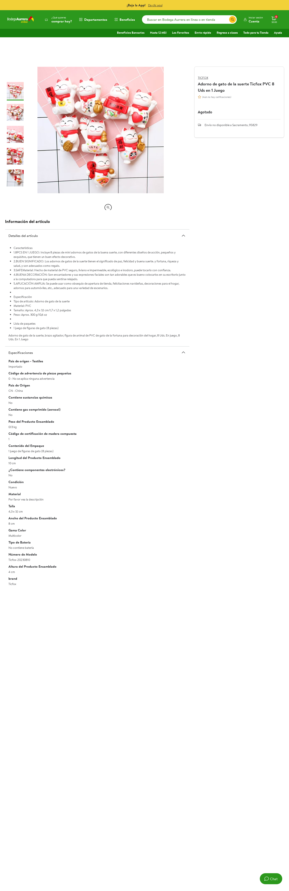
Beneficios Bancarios (130, 33)
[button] (253, 19)
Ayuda (278, 33)
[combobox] (189, 19)
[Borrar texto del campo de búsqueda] (226, 19)
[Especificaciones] (183, 352)
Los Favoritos (180, 33)
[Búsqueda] (232, 19)
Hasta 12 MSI (158, 33)
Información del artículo (27, 221)
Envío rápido (203, 33)
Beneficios (127, 19)
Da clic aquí (155, 5)
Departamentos (95, 19)
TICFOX (203, 78)
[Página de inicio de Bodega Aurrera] (20, 19)
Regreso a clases (227, 33)
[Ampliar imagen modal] (108, 207)
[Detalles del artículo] (183, 235)
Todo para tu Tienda (255, 33)
